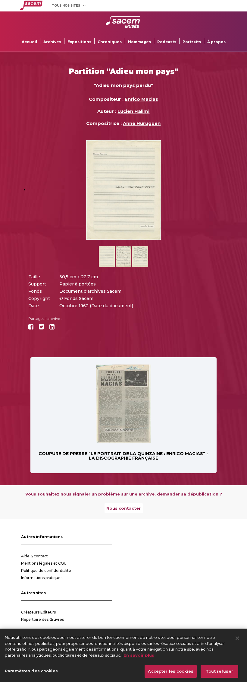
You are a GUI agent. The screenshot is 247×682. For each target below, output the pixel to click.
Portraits (192, 42)
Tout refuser (219, 671)
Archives (52, 42)
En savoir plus (138, 655)
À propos (216, 42)
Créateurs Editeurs (38, 612)
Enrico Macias (141, 99)
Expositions (79, 42)
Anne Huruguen (142, 123)
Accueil (29, 42)
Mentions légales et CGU (44, 563)
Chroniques (110, 42)
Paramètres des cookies (31, 670)
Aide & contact (34, 556)
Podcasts (166, 42)
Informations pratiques (41, 577)
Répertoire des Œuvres (42, 619)
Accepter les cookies (170, 671)
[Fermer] (237, 638)
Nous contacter (123, 508)
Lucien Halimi (133, 111)
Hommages (139, 42)
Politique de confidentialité (46, 570)
